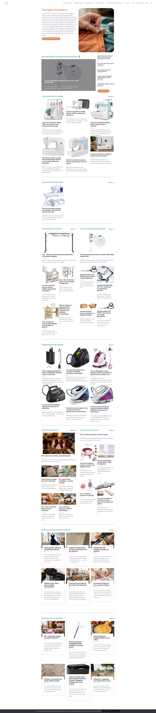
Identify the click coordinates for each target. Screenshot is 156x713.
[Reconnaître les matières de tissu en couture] (102, 540)
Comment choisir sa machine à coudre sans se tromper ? (101, 155)
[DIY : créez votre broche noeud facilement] (59, 443)
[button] (150, 3)
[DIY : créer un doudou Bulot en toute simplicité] (50, 498)
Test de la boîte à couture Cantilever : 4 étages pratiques (87, 313)
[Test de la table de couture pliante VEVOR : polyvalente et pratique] (50, 274)
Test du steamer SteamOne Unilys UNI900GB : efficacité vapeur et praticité (52, 372)
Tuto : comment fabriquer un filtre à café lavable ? (65, 508)
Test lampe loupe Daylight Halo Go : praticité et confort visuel (76, 644)
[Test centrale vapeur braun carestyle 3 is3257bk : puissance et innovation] (77, 357)
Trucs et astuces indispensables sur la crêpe (101, 638)
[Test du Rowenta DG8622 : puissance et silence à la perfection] (53, 393)
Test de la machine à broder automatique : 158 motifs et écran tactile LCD (51, 210)
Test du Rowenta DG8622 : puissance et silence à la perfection (51, 406)
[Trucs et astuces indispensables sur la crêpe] (102, 628)
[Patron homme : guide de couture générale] (50, 471)
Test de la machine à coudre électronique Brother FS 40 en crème (76, 161)
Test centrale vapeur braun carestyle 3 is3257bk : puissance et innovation (75, 371)
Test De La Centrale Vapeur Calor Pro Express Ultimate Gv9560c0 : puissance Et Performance (99, 409)
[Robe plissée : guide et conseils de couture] (53, 540)
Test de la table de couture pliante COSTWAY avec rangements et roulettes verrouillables (65, 309)
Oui (103, 711)
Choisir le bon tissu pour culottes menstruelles (51, 585)
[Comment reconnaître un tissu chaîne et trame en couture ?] (78, 540)
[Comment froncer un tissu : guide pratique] (102, 575)
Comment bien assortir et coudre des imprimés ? (78, 585)
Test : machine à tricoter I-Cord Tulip (87, 494)
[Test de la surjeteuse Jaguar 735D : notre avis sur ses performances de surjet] (54, 109)
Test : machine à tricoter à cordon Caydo (94, 434)
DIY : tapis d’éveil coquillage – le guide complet (66, 481)
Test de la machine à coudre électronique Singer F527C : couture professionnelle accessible (51, 160)
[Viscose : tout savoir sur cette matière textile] (53, 671)
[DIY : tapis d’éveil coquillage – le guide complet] (67, 471)
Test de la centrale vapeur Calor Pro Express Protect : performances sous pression (77, 409)
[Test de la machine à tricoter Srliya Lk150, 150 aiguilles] (106, 451)
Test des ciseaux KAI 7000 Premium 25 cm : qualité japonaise (105, 78)
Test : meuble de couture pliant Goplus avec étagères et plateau (49, 324)
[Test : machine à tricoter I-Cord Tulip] (88, 485)
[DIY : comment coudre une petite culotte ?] (53, 628)
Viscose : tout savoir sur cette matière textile (53, 680)
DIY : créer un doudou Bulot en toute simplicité (48, 508)
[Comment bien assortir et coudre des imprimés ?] (78, 575)
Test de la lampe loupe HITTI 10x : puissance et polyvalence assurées (104, 287)
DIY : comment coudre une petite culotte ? (52, 637)
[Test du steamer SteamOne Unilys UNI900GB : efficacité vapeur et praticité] (53, 358)
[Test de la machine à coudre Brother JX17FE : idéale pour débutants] (77, 104)
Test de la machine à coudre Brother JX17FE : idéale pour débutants (75, 113)
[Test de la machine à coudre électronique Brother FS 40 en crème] (78, 147)
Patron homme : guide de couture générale (104, 70)
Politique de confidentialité (114, 711)
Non (106, 711)
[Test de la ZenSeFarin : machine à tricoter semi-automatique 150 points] (106, 487)
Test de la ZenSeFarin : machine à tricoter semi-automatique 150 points (105, 501)
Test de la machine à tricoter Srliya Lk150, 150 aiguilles (104, 462)
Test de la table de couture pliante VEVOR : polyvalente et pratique (49, 288)
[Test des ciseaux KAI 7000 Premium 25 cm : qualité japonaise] (88, 269)
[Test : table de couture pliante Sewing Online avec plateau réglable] (59, 242)
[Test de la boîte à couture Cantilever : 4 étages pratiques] (88, 305)
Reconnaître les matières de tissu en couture (101, 549)
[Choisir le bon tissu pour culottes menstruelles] (53, 575)
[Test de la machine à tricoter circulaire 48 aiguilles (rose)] (88, 452)
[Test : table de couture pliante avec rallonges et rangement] (67, 271)
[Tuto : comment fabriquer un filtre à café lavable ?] (67, 498)
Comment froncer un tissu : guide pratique (101, 584)
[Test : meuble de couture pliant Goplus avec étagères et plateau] (50, 311)
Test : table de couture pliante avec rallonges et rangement (66, 281)
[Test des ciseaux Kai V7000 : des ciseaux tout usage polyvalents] (105, 305)
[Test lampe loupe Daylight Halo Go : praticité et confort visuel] (78, 631)
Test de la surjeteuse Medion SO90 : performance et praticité (100, 124)
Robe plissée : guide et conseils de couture (52, 548)
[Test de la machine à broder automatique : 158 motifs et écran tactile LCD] (53, 195)
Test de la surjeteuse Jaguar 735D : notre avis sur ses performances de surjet (105, 57)
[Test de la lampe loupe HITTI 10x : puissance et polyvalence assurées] (105, 274)
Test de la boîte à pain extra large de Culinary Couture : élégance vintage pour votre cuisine (77, 680)
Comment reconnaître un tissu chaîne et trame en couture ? (78, 549)
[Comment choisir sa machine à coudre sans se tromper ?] (102, 144)
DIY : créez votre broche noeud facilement (55, 456)
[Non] (154, 711)
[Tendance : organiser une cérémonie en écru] (102, 671)
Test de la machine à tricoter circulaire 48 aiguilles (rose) (87, 465)
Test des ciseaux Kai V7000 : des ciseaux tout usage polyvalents (104, 313)
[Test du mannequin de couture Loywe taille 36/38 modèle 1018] (97, 242)
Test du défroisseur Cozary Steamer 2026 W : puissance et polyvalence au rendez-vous (101, 372)
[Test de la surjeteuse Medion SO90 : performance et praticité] (102, 109)
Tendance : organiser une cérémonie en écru (102, 680)
